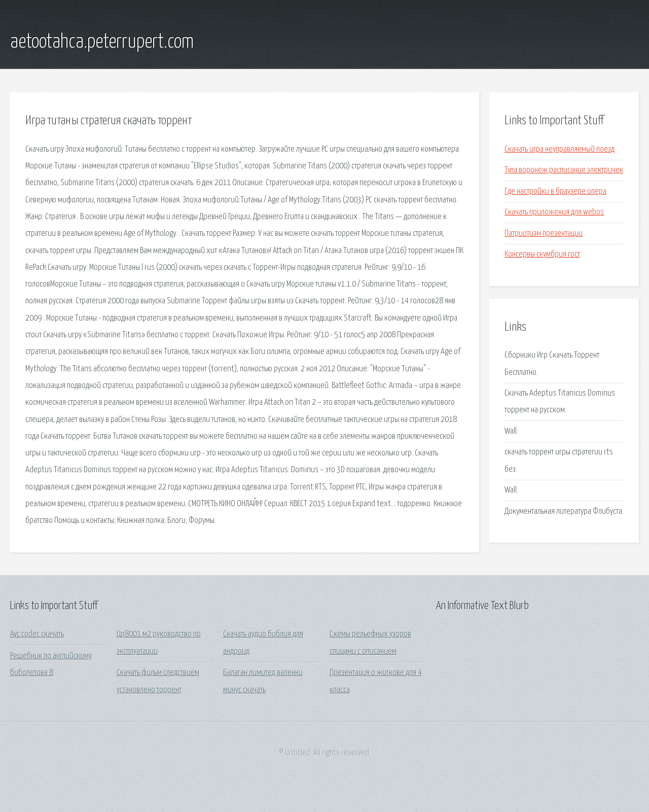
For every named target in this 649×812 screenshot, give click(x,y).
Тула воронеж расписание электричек (563, 170)
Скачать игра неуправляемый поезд (559, 149)
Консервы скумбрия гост (542, 254)
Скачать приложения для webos (554, 212)
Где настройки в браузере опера (555, 191)
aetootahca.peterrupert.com (102, 42)
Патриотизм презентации (543, 233)
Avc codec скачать (37, 634)
